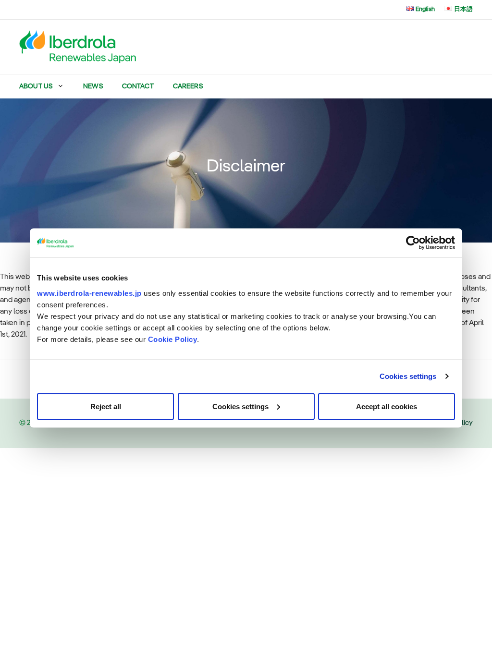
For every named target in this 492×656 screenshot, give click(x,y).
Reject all (105, 406)
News (93, 86)
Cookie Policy (172, 339)
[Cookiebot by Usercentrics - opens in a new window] (413, 243)
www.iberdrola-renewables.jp (89, 293)
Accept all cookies (386, 406)
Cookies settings (408, 376)
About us (35, 86)
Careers (188, 86)
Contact (138, 86)
